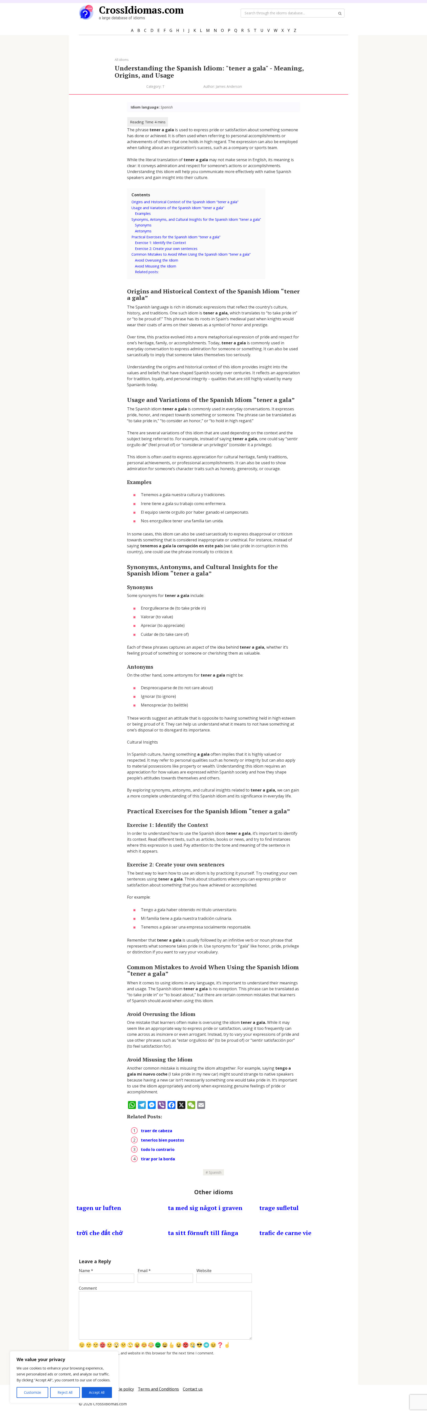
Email (144, 1270)
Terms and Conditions (158, 1389)
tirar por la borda (158, 1159)
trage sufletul (279, 1208)
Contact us (193, 1389)
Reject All (65, 1392)
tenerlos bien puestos (162, 1140)
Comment (88, 1288)
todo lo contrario (157, 1149)
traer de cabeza (156, 1130)
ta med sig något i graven (205, 1208)
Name (86, 1270)
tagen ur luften (98, 1208)
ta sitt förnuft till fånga (203, 1233)
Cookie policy (121, 1389)
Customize (32, 1392)
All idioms (122, 59)
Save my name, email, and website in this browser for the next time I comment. (149, 1353)
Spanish (215, 1172)
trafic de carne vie (285, 1233)
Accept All (97, 1392)
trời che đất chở (99, 1233)
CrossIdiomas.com (141, 9)
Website (204, 1270)
